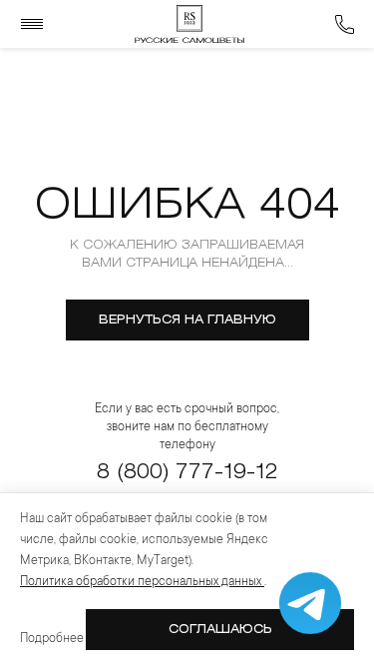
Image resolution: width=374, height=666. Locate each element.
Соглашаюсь (220, 629)
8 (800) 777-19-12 (187, 472)
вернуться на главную (187, 320)
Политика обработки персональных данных (142, 582)
